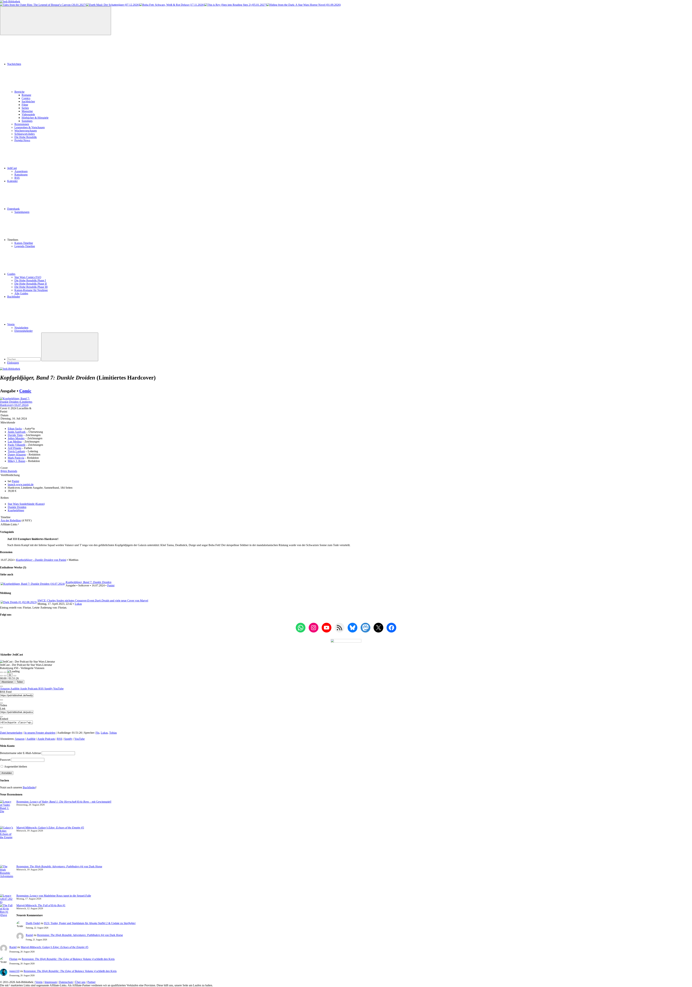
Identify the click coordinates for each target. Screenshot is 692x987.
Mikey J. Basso (16, 461)
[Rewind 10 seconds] (5, 675)
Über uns (80, 982)
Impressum (51, 982)
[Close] (1, 686)
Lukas (78, 603)
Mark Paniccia (16, 457)
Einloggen (13, 362)
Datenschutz (66, 982)
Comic (25, 391)
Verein (11, 324)
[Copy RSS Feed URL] (1, 699)
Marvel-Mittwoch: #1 (40, 905)
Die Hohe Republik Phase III (31, 286)
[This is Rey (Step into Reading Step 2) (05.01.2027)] (235, 4)
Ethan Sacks (15, 428)
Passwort (5, 759)
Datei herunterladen (11, 732)
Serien (25, 107)
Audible (15, 688)
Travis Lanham (16, 451)
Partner (91, 982)
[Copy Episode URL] (1, 716)
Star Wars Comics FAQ (27, 277)
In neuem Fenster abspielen (39, 732)
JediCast (12, 168)
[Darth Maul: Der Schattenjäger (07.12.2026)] (112, 4)
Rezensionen (21, 124)
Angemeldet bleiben (15, 766)
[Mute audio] (1, 675)
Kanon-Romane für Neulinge (31, 290)
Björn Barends (9, 471)
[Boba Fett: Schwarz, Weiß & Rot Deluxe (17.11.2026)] (171, 4)
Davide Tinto (15, 435)
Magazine (27, 111)
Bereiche (19, 91)
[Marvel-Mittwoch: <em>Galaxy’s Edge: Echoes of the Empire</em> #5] (7, 845)
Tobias (113, 732)
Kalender (12, 181)
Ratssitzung (21, 174)
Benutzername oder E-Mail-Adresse (20, 753)
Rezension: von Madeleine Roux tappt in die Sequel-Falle (53, 895)
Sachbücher (28, 101)
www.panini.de (21, 484)
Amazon (5, 688)
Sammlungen (21, 212)
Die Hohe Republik (25, 137)
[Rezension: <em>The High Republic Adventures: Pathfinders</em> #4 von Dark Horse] (7, 879)
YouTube (58, 688)
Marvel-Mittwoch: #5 (50, 827)
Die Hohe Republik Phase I (30, 280)
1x (10, 675)
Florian (13, 959)
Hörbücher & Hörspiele (35, 117)
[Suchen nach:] (24, 359)
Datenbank (13, 208)
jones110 (14, 971)
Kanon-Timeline (23, 242)
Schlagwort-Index (24, 133)
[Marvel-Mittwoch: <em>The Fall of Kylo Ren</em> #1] (7, 918)
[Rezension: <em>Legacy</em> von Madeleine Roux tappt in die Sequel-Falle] (7, 899)
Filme (25, 104)
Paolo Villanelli (16, 444)
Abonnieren (7, 682)
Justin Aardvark (17, 431)
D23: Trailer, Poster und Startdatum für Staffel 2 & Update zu (90, 923)
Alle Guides (21, 293)
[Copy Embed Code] (1, 727)
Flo (97, 732)
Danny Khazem (17, 454)
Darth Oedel (33, 923)
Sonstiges (27, 120)
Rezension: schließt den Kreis (68, 959)
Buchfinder (13, 296)
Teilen (20, 682)
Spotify (48, 688)
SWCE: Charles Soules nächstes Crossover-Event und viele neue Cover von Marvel (92, 600)
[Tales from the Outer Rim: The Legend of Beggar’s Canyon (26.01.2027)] (43, 4)
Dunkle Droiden (17, 507)
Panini (15, 481)
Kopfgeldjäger (16, 510)
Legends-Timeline (24, 246)
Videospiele (28, 114)
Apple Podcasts (29, 688)
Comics (26, 98)
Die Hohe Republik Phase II (30, 283)
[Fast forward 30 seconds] (14, 675)
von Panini (41, 559)
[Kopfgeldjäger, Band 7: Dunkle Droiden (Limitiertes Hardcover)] (18, 405)
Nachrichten (14, 64)
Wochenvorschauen (25, 130)
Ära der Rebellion (11, 520)
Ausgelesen (21, 171)
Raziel (29, 935)
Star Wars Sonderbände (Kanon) (26, 503)
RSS (17, 177)
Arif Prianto (14, 448)
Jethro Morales (16, 438)
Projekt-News (22, 140)
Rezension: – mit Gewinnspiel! (63, 801)
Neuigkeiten (21, 327)
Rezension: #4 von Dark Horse (59, 866)
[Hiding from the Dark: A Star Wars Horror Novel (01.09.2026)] (304, 4)
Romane (26, 95)
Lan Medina (15, 441)
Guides (11, 273)
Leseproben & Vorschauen (29, 127)
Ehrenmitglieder (23, 330)
